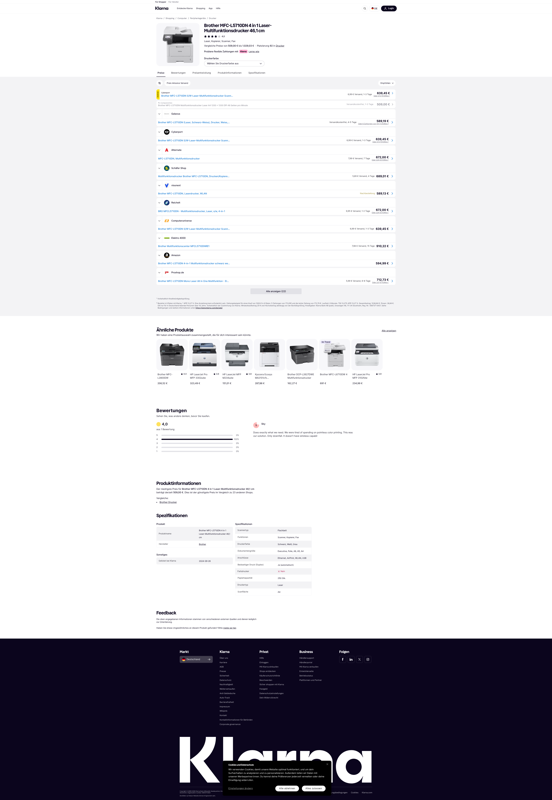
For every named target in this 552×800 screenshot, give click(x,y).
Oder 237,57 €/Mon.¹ (380, 282)
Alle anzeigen (389, 330)
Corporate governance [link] (230, 724)
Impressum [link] (225, 706)
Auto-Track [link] (225, 697)
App (210, 8)
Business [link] (306, 652)
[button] (374, 8)
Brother (202, 544)
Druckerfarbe (211, 58)
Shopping (200, 8)
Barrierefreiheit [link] (227, 702)
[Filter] (159, 83)
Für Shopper (160, 2)
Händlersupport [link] (306, 658)
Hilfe (218, 8)
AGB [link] (222, 667)
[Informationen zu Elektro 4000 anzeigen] (159, 238)
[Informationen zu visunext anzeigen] (159, 185)
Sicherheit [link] (224, 676)
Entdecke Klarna (185, 8)
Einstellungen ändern (240, 788)
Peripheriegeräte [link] (198, 18)
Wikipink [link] (223, 711)
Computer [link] (182, 18)
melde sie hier (229, 628)
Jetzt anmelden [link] (361, 789)
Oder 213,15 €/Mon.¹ (382, 96)
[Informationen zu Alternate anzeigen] (159, 150)
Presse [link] (223, 671)
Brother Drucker (168, 502)
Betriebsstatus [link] (306, 676)
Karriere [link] (223, 662)
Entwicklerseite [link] (306, 671)
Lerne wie (254, 51)
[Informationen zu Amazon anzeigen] (159, 255)
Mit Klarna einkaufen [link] (268, 667)
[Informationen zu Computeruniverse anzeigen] (159, 221)
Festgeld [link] (263, 689)
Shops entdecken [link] (267, 671)
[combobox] (234, 63)
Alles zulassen (313, 788)
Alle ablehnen (287, 788)
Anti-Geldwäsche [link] (227, 693)
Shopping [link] (170, 18)
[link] (342, 659)
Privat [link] (263, 652)
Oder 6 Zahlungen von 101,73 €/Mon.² (373, 124)
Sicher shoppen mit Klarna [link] (271, 684)
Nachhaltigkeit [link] (226, 684)
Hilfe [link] (261, 658)
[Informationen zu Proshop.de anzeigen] (159, 272)
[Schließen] (327, 764)
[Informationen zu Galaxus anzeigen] (159, 114)
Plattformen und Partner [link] (310, 680)
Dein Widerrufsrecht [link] (268, 697)
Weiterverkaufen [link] (227, 689)
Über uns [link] (224, 658)
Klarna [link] (159, 18)
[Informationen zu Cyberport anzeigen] (159, 132)
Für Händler (173, 2)
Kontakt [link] (223, 715)
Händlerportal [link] (305, 662)
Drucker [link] (212, 18)
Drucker (280, 45)
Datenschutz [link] (225, 680)
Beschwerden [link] (265, 680)
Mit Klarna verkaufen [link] (309, 667)
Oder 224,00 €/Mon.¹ (380, 160)
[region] (277, 778)
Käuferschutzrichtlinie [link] (269, 676)
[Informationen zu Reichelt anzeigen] (159, 203)
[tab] (160, 73)
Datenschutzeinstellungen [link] (271, 693)
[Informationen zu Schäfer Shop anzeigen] (159, 168)
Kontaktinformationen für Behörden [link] (236, 720)
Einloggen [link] (263, 662)
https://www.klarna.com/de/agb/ (208, 308)
